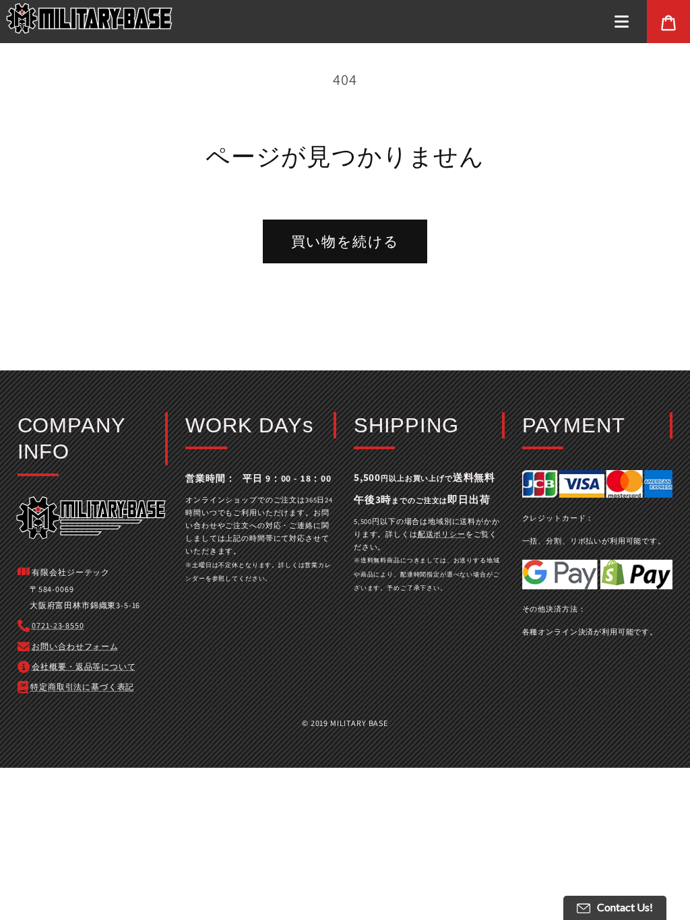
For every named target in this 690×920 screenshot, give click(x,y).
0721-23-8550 (58, 625)
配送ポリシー (442, 534)
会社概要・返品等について (83, 666)
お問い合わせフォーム (75, 646)
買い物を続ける (345, 241)
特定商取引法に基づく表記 (82, 687)
